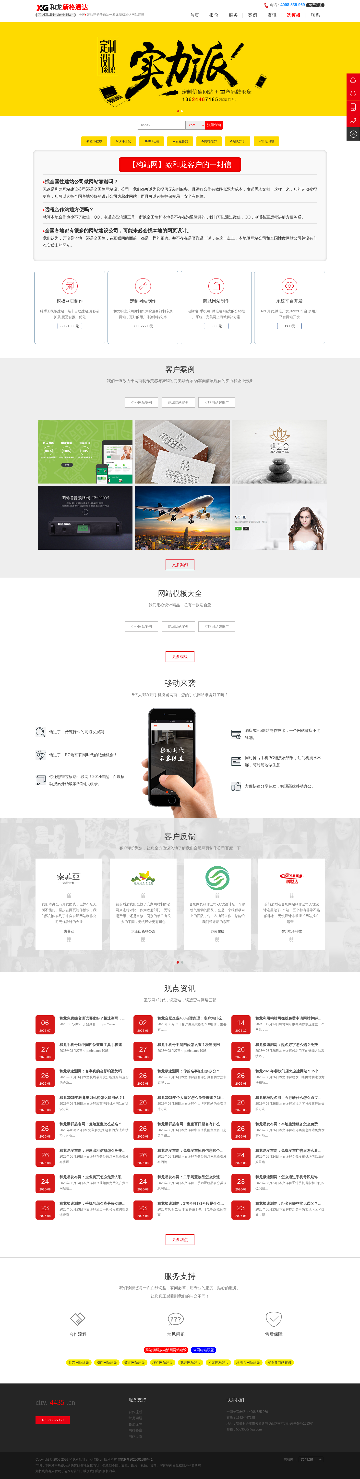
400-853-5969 (53, 1420)
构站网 (290, 1459)
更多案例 (180, 565)
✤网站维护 (209, 141)
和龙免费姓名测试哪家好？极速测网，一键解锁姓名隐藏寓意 (109, 1018)
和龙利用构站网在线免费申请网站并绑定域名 (292, 1018)
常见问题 (176, 1334)
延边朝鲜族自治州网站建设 (166, 1350)
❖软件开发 (123, 141)
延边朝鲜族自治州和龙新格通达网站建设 (115, 14)
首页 (194, 15)
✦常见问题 (266, 141)
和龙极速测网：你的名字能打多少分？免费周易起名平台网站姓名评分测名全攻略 (223, 1071)
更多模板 (180, 657)
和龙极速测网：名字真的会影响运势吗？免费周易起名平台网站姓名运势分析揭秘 (126, 1071)
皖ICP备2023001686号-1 (135, 1459)
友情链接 (311, 1459)
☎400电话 (151, 141)
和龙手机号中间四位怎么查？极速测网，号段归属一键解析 (205, 1045)
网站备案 (135, 1430)
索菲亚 (69, 931)
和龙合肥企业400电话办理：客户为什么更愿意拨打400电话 (205, 1018)
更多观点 (180, 1239)
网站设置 (135, 1436)
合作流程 (78, 1334)
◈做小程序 (94, 141)
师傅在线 (217, 931)
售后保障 (274, 1334)
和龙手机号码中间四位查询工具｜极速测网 (94, 1045)
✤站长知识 (237, 141)
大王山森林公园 (143, 931)
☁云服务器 (180, 141)
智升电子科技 (291, 931)
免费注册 (316, 5)
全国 (82, 14)
